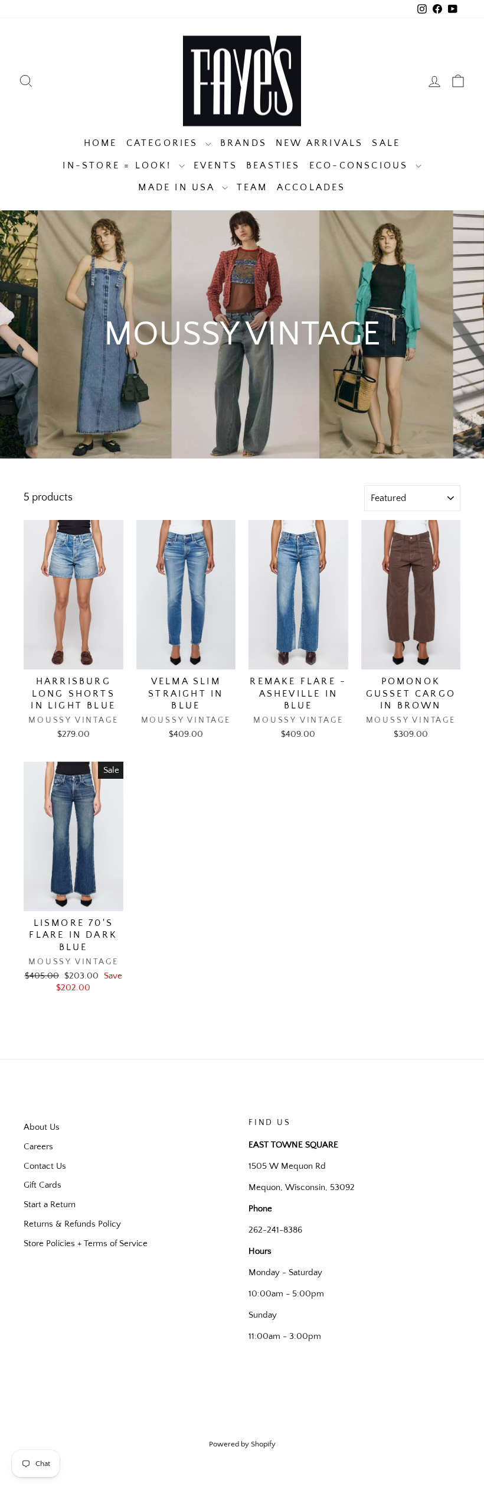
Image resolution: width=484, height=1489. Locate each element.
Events (215, 165)
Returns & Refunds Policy (72, 1224)
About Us (42, 1127)
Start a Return (50, 1204)
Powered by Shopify (242, 1444)
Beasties (273, 165)
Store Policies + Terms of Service (86, 1243)
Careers (38, 1147)
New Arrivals (319, 143)
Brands (243, 143)
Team (252, 187)
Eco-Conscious (361, 165)
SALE (386, 143)
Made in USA (178, 187)
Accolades (311, 187)
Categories (164, 143)
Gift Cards (42, 1185)
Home (100, 143)
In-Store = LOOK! (119, 165)
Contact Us (45, 1166)
